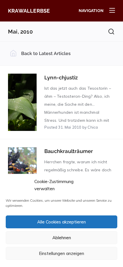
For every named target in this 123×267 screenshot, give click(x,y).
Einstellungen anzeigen (61, 253)
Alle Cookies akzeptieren (61, 222)
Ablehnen (61, 237)
